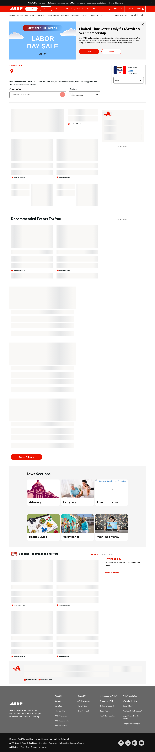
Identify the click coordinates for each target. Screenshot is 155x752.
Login (139, 9)
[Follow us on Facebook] (121, 743)
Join (89, 51)
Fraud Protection (107, 502)
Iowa (130, 70)
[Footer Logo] (25, 704)
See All (93, 554)
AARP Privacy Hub (25, 739)
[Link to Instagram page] (134, 743)
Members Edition (99, 9)
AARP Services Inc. (107, 716)
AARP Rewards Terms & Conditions (23, 743)
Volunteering (71, 536)
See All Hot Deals (112, 572)
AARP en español (121, 15)
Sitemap (12, 739)
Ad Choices (13, 747)
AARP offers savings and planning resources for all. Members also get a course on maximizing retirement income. (75, 3)
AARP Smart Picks (84, 9)
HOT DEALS (111, 559)
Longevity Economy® (131, 723)
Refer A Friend (83, 711)
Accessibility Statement (59, 739)
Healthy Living (38, 536)
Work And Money (108, 536)
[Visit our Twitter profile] (128, 743)
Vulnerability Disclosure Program (72, 743)
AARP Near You (61, 726)
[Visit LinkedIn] (141, 743)
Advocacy (35, 502)
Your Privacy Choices (29, 747)
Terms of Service (41, 739)
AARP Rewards (117, 9)
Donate (58, 701)
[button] (142, 15)
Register (130, 9)
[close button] (142, 24)
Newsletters (82, 706)
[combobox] (37, 95)
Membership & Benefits (65, 9)
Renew (111, 51)
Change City (15, 89)
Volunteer (58, 706)
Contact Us (82, 696)
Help (131, 15)
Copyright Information (48, 743)
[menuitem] (12, 16)
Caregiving (70, 502)
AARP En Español (84, 701)
